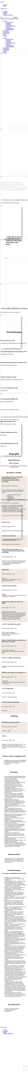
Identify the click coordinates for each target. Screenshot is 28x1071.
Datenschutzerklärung (8, 15)
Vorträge (5, 11)
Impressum (5, 12)
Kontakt (5, 13)
